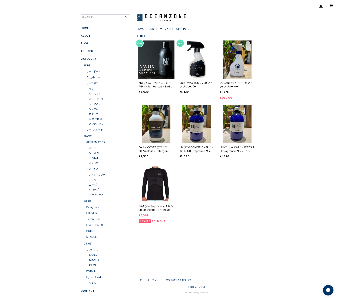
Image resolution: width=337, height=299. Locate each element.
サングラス (92, 249)
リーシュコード (97, 94)
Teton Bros (93, 219)
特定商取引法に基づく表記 (179, 280)
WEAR (87, 201)
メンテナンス (96, 123)
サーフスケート (94, 129)
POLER (90, 230)
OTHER (88, 243)
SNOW (88, 136)
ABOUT (86, 35)
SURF (152, 28)
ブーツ (92, 179)
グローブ (94, 189)
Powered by (192, 292)
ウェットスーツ (94, 77)
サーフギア (165, 28)
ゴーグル (94, 184)
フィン (92, 89)
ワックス (93, 108)
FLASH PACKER (96, 224)
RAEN (92, 265)
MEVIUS (94, 260)
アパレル (94, 158)
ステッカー (95, 162)
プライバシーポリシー (150, 280)
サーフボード (93, 71)
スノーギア (92, 168)
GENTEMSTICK (95, 142)
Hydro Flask (94, 277)
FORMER (91, 213)
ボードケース (96, 99)
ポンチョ (93, 113)
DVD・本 (91, 271)
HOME (141, 28)
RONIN (93, 255)
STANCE (91, 236)
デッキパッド (96, 104)
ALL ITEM (87, 51)
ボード (92, 148)
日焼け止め (95, 118)
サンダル (91, 283)
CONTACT (88, 290)
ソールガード (96, 153)
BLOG (84, 43)
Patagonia (92, 207)
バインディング (97, 174)
